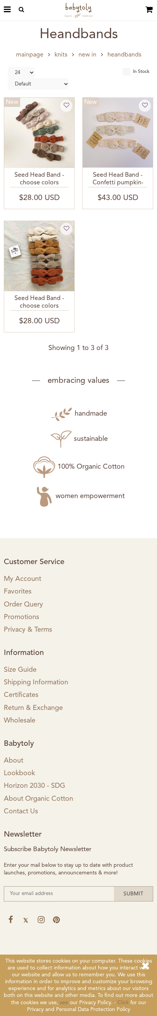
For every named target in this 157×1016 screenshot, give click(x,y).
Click (123, 1002)
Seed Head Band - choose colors (39, 178)
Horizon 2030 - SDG (34, 785)
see (64, 1002)
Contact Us (21, 811)
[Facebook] (10, 919)
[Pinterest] (56, 919)
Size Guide (20, 669)
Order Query (23, 604)
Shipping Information (36, 682)
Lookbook (19, 773)
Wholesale (19, 720)
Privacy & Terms (28, 629)
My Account (22, 579)
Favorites (18, 591)
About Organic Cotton (38, 798)
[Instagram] (41, 919)
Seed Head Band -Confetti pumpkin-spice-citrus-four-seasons (118, 179)
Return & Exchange (33, 708)
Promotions (21, 617)
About (13, 760)
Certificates (21, 695)
